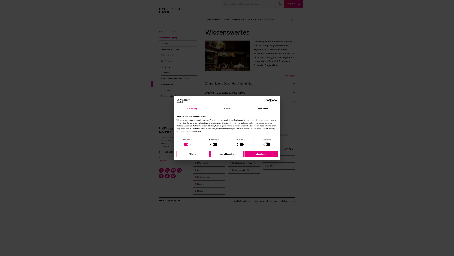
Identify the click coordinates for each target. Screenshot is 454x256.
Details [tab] (227, 109)
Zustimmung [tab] (191, 109)
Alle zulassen (260, 154)
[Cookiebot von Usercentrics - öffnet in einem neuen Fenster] (267, 101)
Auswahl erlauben (227, 154)
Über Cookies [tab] (262, 109)
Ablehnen (193, 154)
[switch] (213, 144)
